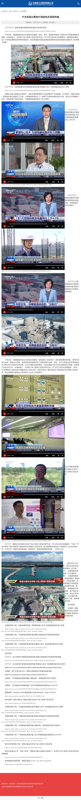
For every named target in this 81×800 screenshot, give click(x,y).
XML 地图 (40, 798)
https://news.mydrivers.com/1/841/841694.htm (20, 703)
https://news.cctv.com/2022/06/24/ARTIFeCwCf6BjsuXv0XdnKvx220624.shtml (31, 689)
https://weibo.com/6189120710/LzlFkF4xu (19, 764)
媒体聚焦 (24, 11)
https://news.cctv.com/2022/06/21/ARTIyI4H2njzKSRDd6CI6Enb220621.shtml (27, 622)
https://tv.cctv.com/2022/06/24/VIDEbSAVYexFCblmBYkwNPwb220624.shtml (26, 185)
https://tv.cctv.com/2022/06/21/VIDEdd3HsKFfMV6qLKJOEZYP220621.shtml (30, 31)
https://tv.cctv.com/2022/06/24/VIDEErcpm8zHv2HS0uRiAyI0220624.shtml (26, 356)
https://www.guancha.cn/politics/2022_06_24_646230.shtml (24, 696)
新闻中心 (16, 11)
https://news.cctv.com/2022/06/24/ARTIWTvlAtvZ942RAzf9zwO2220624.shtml (31, 682)
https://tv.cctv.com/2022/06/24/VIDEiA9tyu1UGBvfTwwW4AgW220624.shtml (30, 90)
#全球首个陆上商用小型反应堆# (40, 761)
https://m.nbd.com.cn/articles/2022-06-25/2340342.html (23, 747)
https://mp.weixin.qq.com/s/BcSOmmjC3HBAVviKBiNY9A (23, 757)
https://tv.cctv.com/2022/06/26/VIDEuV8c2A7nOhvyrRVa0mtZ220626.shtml (26, 541)
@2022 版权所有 (7, 786)
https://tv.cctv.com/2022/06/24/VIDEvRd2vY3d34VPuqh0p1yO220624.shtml (30, 660)
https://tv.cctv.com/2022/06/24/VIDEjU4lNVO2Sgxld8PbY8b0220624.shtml (26, 271)
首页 (10, 11)
